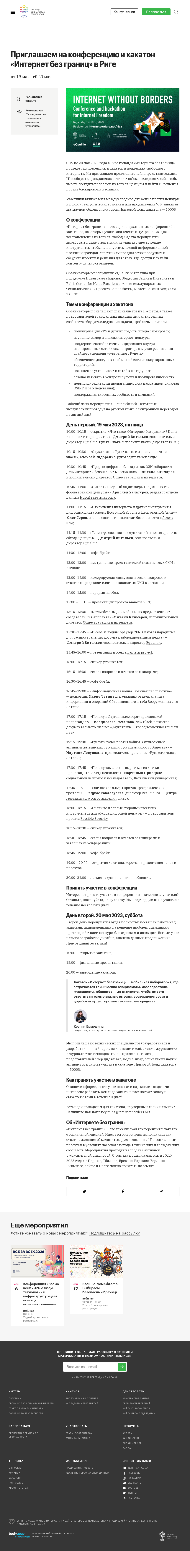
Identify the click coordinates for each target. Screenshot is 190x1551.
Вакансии (15, 1478)
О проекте (15, 1468)
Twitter (133, 1493)
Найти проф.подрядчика (139, 1414)
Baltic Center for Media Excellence (93, 284)
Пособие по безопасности (26, 1414)
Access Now (157, 289)
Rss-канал (135, 1498)
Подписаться (156, 12)
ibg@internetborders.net (130, 1112)
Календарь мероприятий (82, 1404)
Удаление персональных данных (87, 1473)
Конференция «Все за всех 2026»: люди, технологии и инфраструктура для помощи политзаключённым (41, 1294)
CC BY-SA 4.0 (37, 1524)
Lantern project (139, 652)
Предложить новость (80, 1468)
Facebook (134, 1473)
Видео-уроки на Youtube (82, 1399)
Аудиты (127, 1433)
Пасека (127, 1448)
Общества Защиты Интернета (146, 278)
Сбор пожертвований (136, 1404)
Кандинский (131, 1438)
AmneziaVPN (122, 289)
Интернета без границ (154, 163)
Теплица (140, 273)
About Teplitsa (18, 1488)
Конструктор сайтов (136, 1399)
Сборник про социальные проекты (31, 1404)
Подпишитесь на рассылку (114, 1233)
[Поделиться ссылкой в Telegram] (161, 1191)
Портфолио (16, 1483)
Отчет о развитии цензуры (26, 1409)
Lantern (140, 289)
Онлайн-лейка (132, 1443)
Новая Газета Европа (103, 278)
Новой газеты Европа (97, 497)
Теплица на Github (78, 1438)
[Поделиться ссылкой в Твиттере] (84, 1191)
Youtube (133, 1488)
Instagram (134, 1478)
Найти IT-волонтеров (136, 1409)
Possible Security (94, 818)
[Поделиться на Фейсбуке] (123, 1191)
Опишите (74, 1087)
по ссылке (146, 1166)
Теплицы (149, 457)
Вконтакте (134, 1483)
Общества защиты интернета (137, 477)
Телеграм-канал (138, 1468)
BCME (173, 442)
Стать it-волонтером (79, 1433)
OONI (172, 289)
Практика (15, 1399)
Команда (14, 1473)
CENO (73, 294)
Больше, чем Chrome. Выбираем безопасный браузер (100, 1288)
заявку (119, 900)
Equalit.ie (153, 642)
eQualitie (122, 273)
